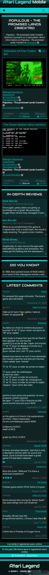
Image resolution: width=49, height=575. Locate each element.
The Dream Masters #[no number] (24, 124)
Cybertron (41, 466)
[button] (41, 51)
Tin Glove (41, 482)
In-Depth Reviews (24, 194)
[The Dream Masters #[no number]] (24, 141)
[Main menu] (43, 10)
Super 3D (41, 526)
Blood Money (10, 239)
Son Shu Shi (9, 220)
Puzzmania (41, 511)
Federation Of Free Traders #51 (20, 52)
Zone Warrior (10, 201)
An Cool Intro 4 (10, 97)
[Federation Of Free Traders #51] (24, 73)
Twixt (43, 291)
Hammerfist (9, 94)
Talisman (42, 323)
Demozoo (32, 42)
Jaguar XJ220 (40, 445)
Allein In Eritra (39, 307)
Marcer (26, 116)
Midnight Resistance (13, 92)
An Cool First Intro (12, 107)
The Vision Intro (10, 100)
